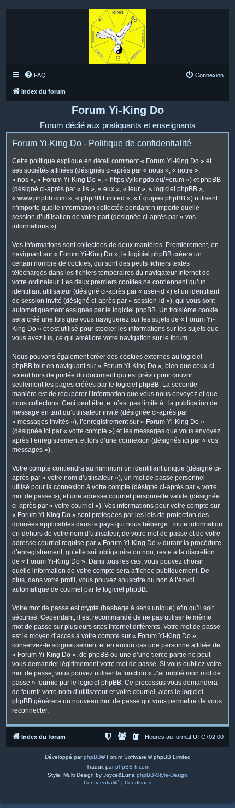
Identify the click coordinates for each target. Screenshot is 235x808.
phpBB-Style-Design (162, 775)
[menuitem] (35, 75)
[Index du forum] (117, 34)
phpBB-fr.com (132, 767)
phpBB (92, 757)
